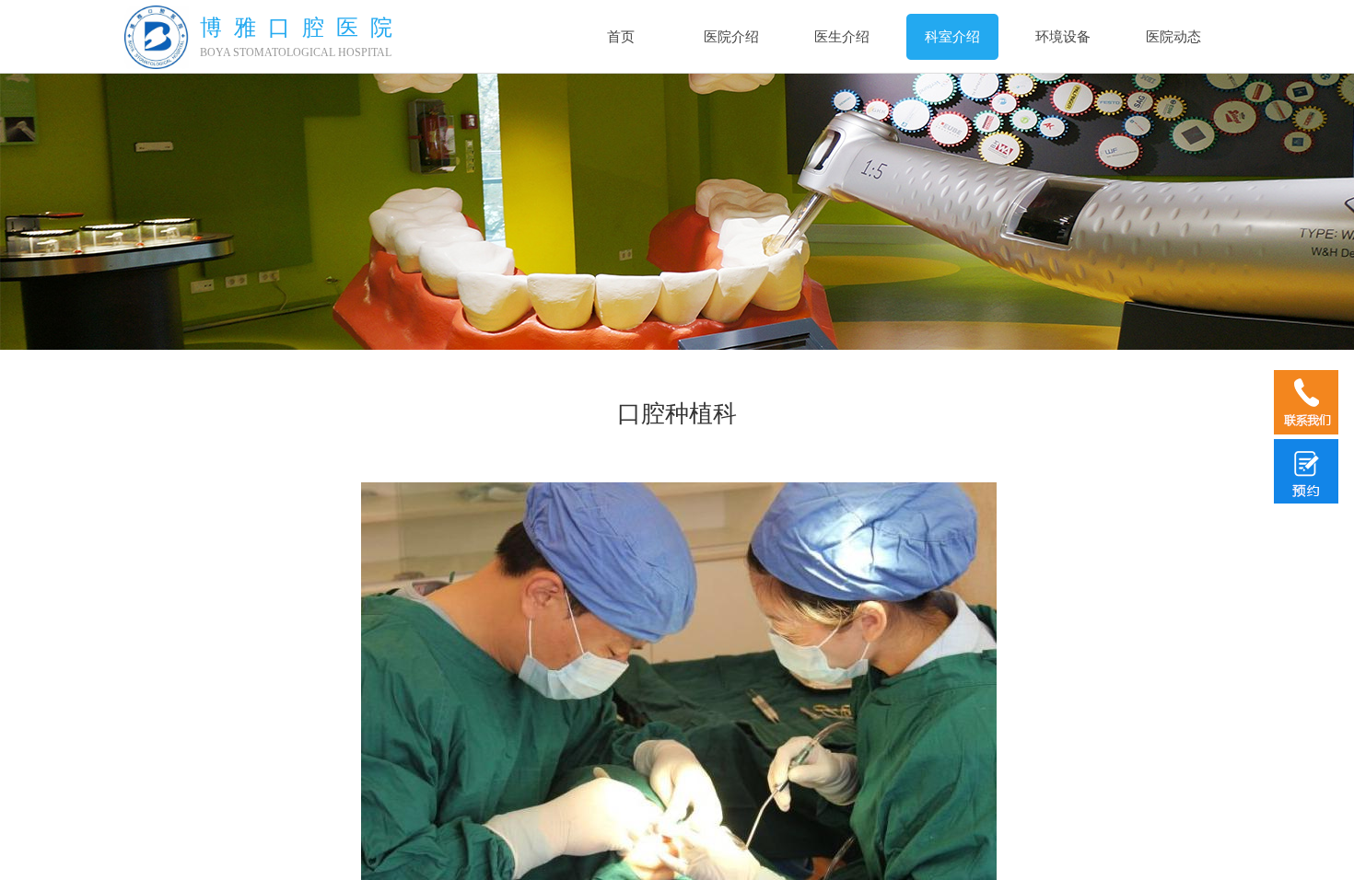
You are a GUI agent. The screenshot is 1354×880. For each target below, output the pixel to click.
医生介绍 (842, 36)
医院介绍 (731, 36)
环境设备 (1063, 36)
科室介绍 (952, 36)
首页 (621, 36)
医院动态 (1173, 36)
